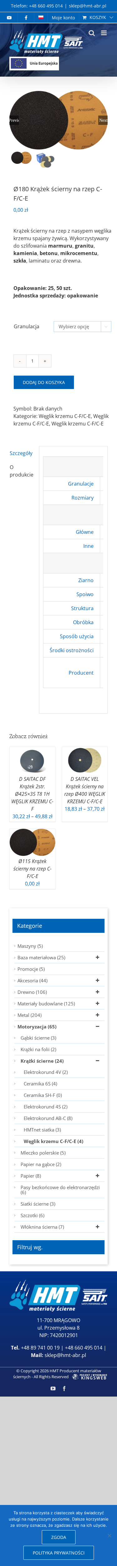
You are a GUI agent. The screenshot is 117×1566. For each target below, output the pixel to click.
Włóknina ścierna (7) (42, 1227)
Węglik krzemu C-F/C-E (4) (53, 1141)
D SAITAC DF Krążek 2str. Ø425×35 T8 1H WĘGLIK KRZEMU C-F (32, 794)
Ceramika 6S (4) (40, 1083)
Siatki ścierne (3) (38, 1204)
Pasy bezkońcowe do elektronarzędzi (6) (60, 1189)
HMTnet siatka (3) (42, 1130)
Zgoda (58, 1537)
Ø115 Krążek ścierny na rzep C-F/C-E (32, 869)
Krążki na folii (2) (38, 1049)
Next (103, 120)
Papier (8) (31, 1176)
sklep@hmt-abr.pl (87, 6)
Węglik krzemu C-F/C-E (65, 416)
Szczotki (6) (32, 1215)
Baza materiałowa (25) (41, 957)
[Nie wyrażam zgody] (109, 1535)
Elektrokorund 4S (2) (45, 1106)
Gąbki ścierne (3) (38, 1038)
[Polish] (40, 17)
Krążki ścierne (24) (42, 1061)
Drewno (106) (32, 992)
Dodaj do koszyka (44, 382)
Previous (14, 120)
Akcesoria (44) (32, 980)
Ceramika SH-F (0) (43, 1095)
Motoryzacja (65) (36, 1026)
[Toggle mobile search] (92, 33)
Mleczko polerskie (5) (43, 1153)
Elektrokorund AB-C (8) (48, 1118)
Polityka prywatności (59, 1553)
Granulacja (26, 326)
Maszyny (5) (30, 946)
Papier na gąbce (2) (41, 1164)
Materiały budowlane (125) (46, 1003)
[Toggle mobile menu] (104, 33)
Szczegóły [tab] (21, 453)
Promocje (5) (31, 969)
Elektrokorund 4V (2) (46, 1072)
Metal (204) (29, 1015)
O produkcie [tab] (21, 471)
